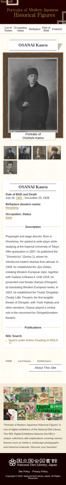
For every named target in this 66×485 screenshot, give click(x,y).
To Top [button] (62, 460)
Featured (57, 29)
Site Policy (24, 471)
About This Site (45, 367)
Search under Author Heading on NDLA (33, 340)
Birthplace (34, 29)
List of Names (24, 361)
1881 (19, 197)
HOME (9, 361)
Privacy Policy (40, 471)
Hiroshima (12, 207)
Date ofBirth (46, 29)
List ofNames (8, 29)
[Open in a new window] (33, 388)
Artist (9, 217)
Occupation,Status (20, 29)
